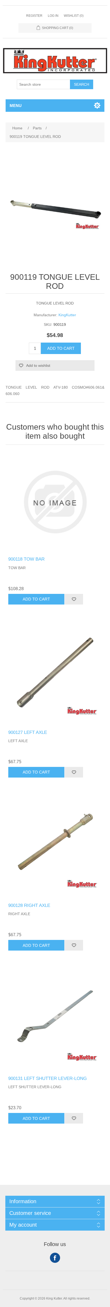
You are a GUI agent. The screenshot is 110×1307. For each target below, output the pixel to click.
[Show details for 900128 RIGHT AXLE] (55, 848)
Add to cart (60, 348)
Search (81, 84)
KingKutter (67, 315)
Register (34, 16)
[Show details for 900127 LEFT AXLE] (55, 675)
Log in (53, 16)
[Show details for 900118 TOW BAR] (55, 502)
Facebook (55, 1258)
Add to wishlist (38, 365)
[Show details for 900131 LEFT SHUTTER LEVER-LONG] (55, 1021)
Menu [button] (16, 105)
